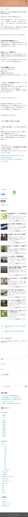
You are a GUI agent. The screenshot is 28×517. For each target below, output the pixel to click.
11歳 (5, 446)
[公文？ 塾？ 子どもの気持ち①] (4, 292)
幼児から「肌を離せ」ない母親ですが (17, 246)
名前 (2, 359)
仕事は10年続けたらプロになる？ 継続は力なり (15, 326)
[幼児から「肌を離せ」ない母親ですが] (4, 248)
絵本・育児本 (5, 478)
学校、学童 (5, 471)
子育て (16, 16)
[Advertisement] (11, 175)
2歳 (5, 467)
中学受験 (4, 474)
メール (3, 364)
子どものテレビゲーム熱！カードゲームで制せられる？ (17, 311)
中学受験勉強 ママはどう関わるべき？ (12, 397)
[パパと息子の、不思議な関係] (4, 259)
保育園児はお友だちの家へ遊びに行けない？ (15, 332)
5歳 (5, 460)
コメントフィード (6, 503)
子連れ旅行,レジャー (7, 481)
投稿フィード (5, 501)
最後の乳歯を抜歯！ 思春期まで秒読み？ (12, 399)
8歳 (5, 453)
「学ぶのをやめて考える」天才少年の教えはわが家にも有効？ (17, 267)
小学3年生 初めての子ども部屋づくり (17, 235)
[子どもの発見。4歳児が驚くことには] (4, 226)
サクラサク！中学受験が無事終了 (10, 395)
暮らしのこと (5, 483)
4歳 (5, 462)
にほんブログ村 (4, 161)
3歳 (19, 16)
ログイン (4, 499)
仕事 (3, 485)
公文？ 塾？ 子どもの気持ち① (16, 290)
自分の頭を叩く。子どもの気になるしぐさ (17, 214)
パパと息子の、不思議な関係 (15, 256)
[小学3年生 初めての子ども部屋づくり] (4, 237)
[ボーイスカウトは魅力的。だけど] (4, 303)
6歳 (5, 458)
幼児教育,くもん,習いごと (8, 476)
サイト (2, 369)
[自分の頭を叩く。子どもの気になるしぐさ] (4, 216)
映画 (3, 490)
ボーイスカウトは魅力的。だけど (16, 300)
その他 (3, 492)
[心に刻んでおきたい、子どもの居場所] (4, 281)
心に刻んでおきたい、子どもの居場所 (17, 279)
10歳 (5, 448)
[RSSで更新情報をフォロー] (4, 201)
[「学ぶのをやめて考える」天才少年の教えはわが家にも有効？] (4, 269)
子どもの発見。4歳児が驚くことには (17, 224)
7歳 (5, 455)
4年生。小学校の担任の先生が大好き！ (11, 403)
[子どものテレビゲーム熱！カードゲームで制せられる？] (4, 313)
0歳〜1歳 (6, 469)
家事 (3, 487)
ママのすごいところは (7, 401)
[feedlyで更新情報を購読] (2, 201)
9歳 (5, 451)
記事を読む (17, 220)
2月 (4, 417)
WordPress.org (5, 505)
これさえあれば (13, 2)
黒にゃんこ (5, 204)
